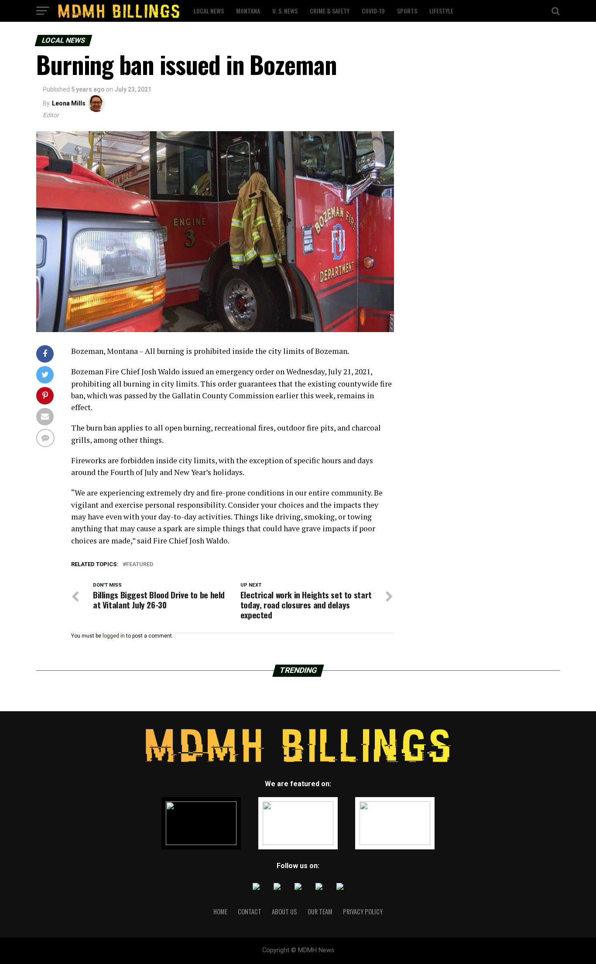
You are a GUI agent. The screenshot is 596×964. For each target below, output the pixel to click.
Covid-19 (373, 10)
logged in (114, 636)
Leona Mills (69, 103)
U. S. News (285, 10)
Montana (248, 10)
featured (139, 564)
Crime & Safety (329, 10)
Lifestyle (441, 10)
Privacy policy (363, 911)
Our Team (320, 911)
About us (284, 911)
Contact (249, 911)
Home (220, 911)
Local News (209, 10)
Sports (407, 10)
